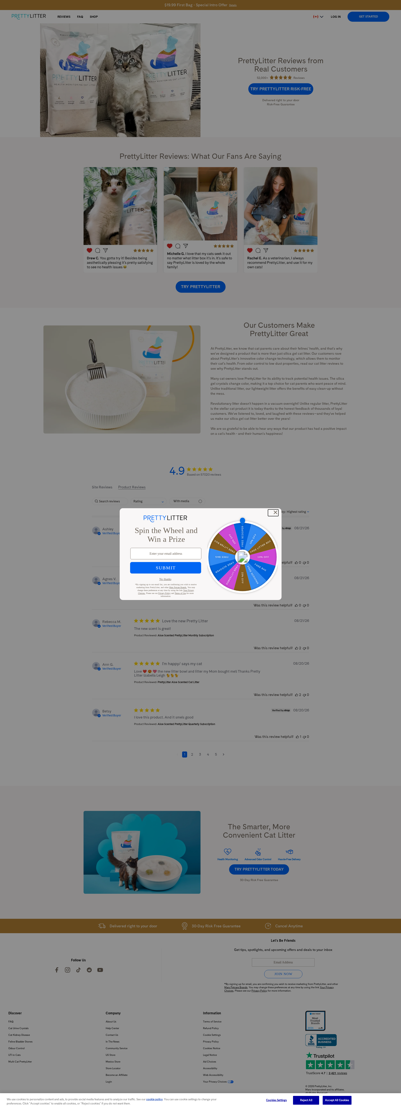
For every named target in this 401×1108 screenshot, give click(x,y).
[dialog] (200, 1100)
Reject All (306, 1100)
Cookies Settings (276, 1100)
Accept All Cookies (337, 1100)
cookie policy (154, 1099)
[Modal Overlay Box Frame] (201, 554)
